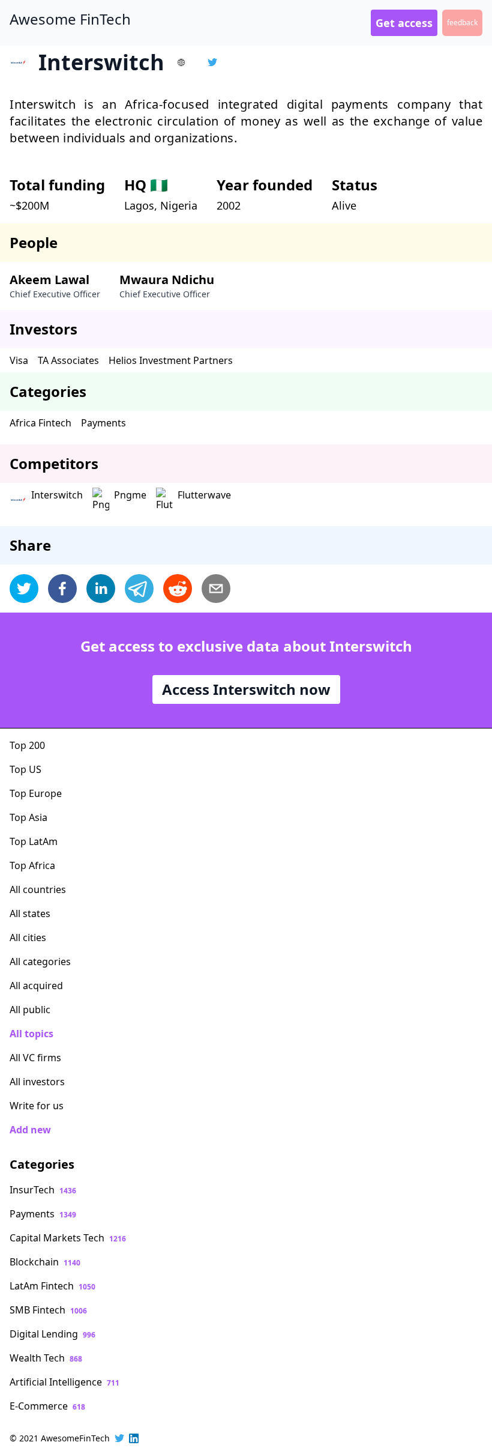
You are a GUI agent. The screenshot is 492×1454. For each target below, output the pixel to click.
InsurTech (43, 1189)
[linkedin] (100, 588)
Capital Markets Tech (68, 1237)
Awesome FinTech (70, 19)
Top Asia (28, 817)
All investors (37, 1081)
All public (30, 1009)
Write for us (37, 1105)
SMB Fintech (48, 1309)
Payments (103, 422)
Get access (404, 23)
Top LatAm (34, 841)
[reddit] (177, 588)
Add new (30, 1129)
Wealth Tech (46, 1358)
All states (30, 913)
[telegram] (139, 588)
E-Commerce (47, 1406)
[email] (216, 588)
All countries (38, 889)
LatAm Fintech (52, 1285)
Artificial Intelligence (64, 1382)
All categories (40, 961)
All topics (31, 1033)
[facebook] (62, 588)
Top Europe (36, 793)
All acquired (36, 985)
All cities (28, 937)
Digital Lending (52, 1333)
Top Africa (32, 865)
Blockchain (45, 1261)
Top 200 (27, 745)
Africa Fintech (40, 422)
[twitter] (24, 588)
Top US (25, 769)
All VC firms (35, 1057)
